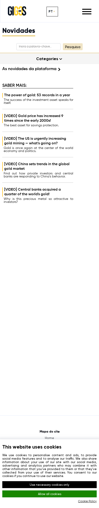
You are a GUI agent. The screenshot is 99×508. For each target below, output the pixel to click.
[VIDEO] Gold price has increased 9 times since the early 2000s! (33, 118)
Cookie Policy (87, 501)
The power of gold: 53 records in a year (37, 95)
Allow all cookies (49, 494)
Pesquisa (72, 47)
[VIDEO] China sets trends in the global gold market (37, 166)
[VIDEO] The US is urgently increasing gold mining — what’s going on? (35, 141)
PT (51, 11)
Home (49, 438)
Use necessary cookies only (49, 484)
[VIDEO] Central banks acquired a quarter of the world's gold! (32, 192)
